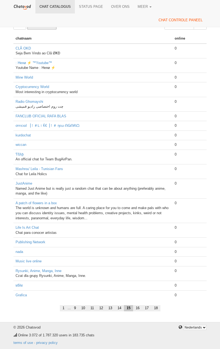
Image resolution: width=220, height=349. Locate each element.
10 (83, 308)
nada (19, 252)
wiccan (21, 145)
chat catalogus (55, 7)
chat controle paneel (181, 20)
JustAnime (24, 183)
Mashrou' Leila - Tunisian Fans (39, 169)
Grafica (21, 295)
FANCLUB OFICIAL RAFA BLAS (41, 116)
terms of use (23, 343)
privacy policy (47, 343)
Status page (91, 7)
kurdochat (23, 135)
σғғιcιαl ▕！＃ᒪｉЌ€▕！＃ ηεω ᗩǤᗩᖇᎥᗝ (47, 126)
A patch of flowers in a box (36, 203)
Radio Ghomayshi (29, 102)
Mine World (24, 77)
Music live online (29, 261)
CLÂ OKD (23, 48)
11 (92, 308)
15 (128, 308)
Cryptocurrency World (32, 87)
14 (119, 308)
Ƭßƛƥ (20, 154)
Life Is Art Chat (27, 227)
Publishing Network (30, 242)
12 (101, 308)
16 (138, 308)
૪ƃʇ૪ (19, 285)
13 (110, 308)
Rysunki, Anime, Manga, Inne (38, 271)
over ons (120, 7)
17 (147, 308)
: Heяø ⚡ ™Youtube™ (34, 63)
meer (143, 7)
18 (156, 308)
